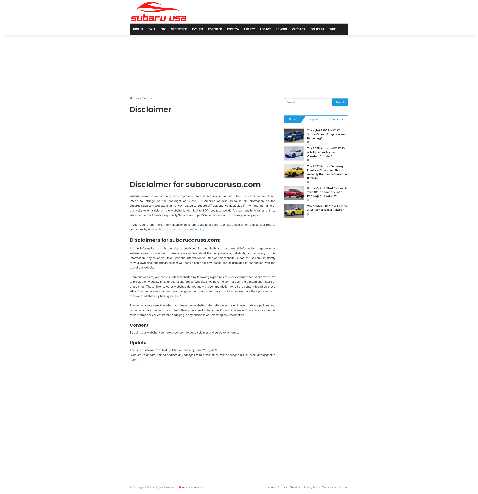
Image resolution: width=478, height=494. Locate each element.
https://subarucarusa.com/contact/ (181, 229)
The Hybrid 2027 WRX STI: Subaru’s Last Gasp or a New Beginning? (326, 134)
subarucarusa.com (192, 487)
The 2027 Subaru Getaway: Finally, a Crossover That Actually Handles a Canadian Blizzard (327, 172)
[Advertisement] (239, 64)
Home (136, 98)
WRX (332, 29)
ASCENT (137, 29)
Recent (293, 119)
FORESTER (215, 29)
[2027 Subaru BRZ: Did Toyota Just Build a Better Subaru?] (294, 211)
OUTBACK (298, 29)
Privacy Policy (312, 487)
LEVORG (281, 29)
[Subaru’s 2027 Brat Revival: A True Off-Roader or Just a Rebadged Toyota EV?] (294, 193)
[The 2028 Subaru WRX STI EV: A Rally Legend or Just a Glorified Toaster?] (294, 153)
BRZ (163, 29)
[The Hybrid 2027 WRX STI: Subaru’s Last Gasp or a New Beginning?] (294, 136)
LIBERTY (249, 29)
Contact (282, 487)
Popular (313, 119)
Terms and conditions (334, 487)
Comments (336, 119)
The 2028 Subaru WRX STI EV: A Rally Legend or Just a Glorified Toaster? (326, 152)
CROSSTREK (179, 29)
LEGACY (265, 29)
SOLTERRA (317, 29)
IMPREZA (233, 29)
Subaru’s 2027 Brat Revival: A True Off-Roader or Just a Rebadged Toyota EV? (327, 192)
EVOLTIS (197, 29)
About (271, 487)
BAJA (151, 29)
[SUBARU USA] (159, 11)
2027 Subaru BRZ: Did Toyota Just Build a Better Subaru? (327, 208)
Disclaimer (295, 487)
